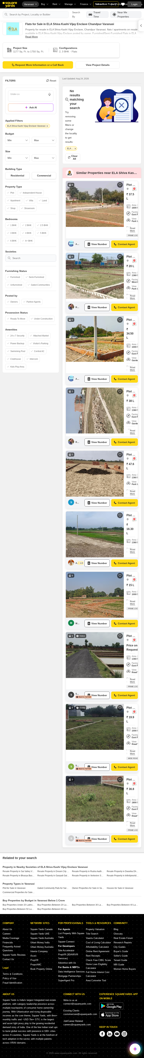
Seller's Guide (121, 955)
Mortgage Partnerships (69, 976)
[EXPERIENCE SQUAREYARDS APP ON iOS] (109, 1017)
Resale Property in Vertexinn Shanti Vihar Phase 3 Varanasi (88, 875)
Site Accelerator (66, 950)
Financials (8, 942)
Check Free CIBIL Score (98, 960)
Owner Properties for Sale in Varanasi (88, 888)
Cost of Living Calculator (98, 942)
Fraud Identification (12, 982)
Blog (116, 929)
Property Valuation (95, 929)
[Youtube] (117, 1034)
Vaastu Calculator (95, 938)
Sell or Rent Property (105, 4)
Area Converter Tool (96, 980)
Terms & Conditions (13, 974)
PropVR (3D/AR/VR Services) (68, 956)
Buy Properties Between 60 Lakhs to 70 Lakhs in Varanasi (53, 909)
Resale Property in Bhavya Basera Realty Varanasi (19, 875)
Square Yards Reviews (14, 955)
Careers (7, 933)
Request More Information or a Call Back (39, 65)
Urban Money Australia (41, 947)
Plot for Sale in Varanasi (14, 888)
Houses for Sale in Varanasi (120, 888)
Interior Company (39, 951)
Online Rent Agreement (97, 951)
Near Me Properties (123, 14)
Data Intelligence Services (71, 971)
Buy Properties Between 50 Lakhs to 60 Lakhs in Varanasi (19, 909)
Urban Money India (40, 942)
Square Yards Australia (42, 938)
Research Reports (123, 942)
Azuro (33, 955)
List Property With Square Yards (71, 935)
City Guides (120, 947)
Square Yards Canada (41, 929)
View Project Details (98, 65)
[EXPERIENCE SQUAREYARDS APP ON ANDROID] (111, 1008)
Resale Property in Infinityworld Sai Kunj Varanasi (123, 875)
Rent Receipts (93, 955)
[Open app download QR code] (141, 25)
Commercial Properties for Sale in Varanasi (19, 892)
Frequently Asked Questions (11, 948)
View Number (99, 244)
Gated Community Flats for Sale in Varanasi (53, 888)
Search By (76, 14)
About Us (7, 929)
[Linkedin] (109, 1034)
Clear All (74, 157)
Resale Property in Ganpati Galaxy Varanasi (53, 875)
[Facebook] (102, 1034)
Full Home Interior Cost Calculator (97, 974)
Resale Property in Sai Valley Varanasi (19, 871)
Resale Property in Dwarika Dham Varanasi (123, 871)
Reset (53, 80)
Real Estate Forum (123, 938)
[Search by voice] (49, 94)
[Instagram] (124, 1034)
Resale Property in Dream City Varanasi (53, 871)
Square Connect (66, 941)
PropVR (34, 960)
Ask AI (33, 107)
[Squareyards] (10, 5)
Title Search (92, 933)
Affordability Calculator (97, 947)
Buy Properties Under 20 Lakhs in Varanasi (19, 905)
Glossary (118, 933)
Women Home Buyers (125, 969)
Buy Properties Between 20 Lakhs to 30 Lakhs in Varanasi (53, 905)
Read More (31, 36)
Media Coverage (11, 938)
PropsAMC (35, 964)
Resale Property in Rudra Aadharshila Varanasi (88, 871)
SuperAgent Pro (66, 980)
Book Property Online (41, 969)
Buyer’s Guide (121, 951)
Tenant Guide (120, 960)
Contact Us (8, 959)
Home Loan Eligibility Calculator (96, 966)
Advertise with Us (67, 962)
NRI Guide (119, 964)
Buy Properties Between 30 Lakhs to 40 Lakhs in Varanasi (88, 905)
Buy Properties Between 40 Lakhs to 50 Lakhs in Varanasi (123, 905)
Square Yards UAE (40, 933)
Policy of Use (9, 978)
